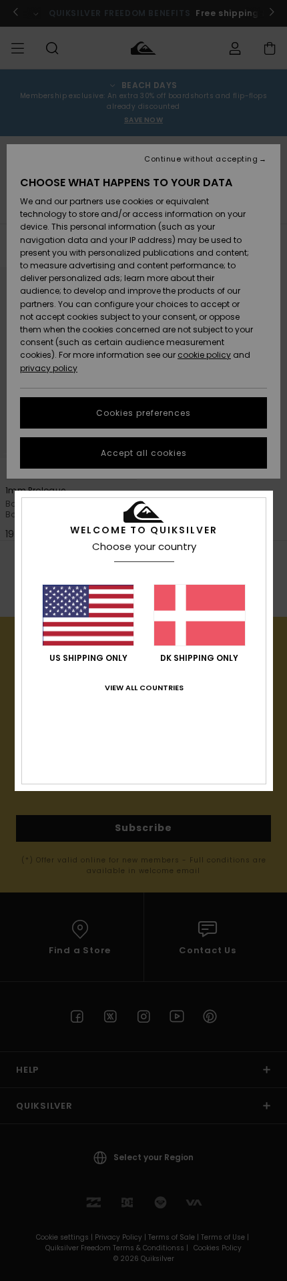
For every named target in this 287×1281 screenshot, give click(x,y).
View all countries (144, 687)
